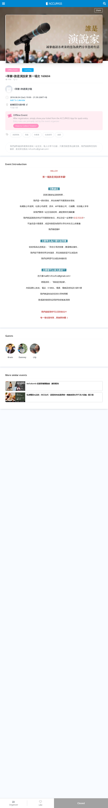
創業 (59, 134)
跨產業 (36, 134)
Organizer (13, 804)
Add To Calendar (17, 100)
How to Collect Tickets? (25, 126)
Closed (81, 803)
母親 (26, 134)
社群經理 (48, 134)
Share (98, 10)
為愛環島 (16, 134)
